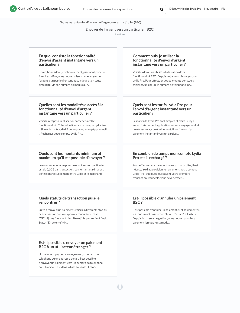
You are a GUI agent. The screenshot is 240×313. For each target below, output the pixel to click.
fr (223, 8)
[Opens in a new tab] (120, 287)
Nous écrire (211, 8)
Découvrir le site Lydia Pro (185, 8)
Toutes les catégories (72, 22)
